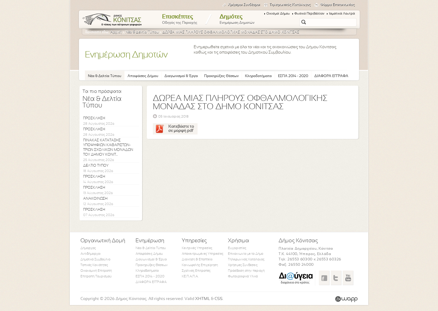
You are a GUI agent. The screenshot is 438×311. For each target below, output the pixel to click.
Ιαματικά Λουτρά (342, 13)
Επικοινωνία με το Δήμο (245, 253)
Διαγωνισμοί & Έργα (181, 76)
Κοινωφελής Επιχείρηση (200, 265)
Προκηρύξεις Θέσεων (221, 76)
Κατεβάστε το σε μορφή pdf (181, 129)
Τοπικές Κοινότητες (94, 265)
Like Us (324, 278)
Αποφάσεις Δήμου (143, 76)
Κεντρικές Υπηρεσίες (197, 248)
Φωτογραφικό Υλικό (243, 276)
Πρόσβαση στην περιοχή (246, 270)
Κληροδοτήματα (258, 76)
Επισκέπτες (179, 19)
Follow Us (336, 278)
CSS (219, 299)
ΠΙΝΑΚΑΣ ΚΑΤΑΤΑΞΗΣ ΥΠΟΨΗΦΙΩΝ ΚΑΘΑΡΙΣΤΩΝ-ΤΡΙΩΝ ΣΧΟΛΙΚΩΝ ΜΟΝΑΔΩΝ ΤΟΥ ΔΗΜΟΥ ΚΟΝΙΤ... (108, 148)
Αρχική (116, 32)
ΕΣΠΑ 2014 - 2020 (293, 76)
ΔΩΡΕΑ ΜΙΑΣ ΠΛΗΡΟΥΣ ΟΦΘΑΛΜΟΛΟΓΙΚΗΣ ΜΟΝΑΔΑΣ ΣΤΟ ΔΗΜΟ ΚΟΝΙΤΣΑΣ (230, 32)
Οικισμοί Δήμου (278, 13)
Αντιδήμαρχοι (90, 253)
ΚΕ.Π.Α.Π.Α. (190, 276)
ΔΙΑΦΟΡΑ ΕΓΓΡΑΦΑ (331, 76)
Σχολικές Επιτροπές (196, 270)
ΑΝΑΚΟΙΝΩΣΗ (95, 199)
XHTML (202, 299)
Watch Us (348, 278)
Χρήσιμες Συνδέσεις (242, 265)
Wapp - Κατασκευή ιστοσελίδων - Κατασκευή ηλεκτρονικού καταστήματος (346, 299)
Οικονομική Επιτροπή (96, 270)
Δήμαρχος (88, 248)
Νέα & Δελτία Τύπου (142, 32)
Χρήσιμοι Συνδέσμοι (244, 5)
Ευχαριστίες (237, 248)
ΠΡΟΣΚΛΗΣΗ (94, 118)
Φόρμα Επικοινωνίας (337, 5)
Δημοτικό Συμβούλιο (95, 259)
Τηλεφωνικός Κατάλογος (289, 5)
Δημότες (237, 19)
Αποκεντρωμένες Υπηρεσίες (202, 253)
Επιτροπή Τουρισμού (96, 276)
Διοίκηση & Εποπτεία (197, 259)
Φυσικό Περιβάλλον (309, 13)
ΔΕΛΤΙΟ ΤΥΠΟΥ (95, 166)
